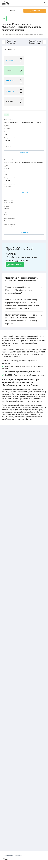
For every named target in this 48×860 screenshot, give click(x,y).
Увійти (12, 11)
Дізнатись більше (14, 265)
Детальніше (24, 152)
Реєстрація (35, 11)
